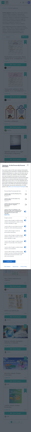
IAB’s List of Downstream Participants (17, 186)
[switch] (25, 194)
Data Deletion (7, 266)
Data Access (15, 266)
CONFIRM (9, 261)
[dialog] (15, 216)
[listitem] (15, 191)
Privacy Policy (24, 266)
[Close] (28, 165)
